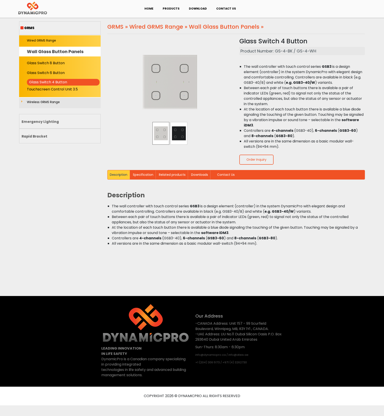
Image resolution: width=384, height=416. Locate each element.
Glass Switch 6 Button (46, 72)
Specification (143, 174)
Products (171, 8)
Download (198, 8)
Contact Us (226, 8)
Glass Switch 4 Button (48, 82)
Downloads (199, 174)
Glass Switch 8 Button (46, 63)
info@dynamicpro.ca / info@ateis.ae (221, 355)
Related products (172, 174)
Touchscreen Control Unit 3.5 (52, 89)
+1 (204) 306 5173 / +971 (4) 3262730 (221, 362)
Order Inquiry (256, 159)
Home (148, 8)
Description (118, 174)
